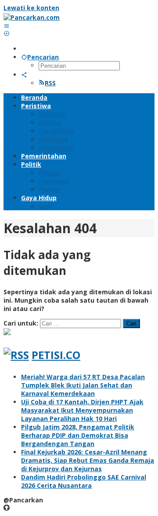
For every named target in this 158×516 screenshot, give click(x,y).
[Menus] (7, 26)
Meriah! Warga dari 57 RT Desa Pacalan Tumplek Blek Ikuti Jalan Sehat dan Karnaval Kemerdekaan (83, 385)
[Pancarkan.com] (32, 17)
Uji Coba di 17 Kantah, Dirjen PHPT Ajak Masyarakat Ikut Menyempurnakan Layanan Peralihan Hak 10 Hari (82, 410)
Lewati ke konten (31, 8)
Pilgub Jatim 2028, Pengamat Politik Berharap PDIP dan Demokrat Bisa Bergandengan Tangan (77, 435)
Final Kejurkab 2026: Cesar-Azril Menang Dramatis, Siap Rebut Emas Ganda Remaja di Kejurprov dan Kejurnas (87, 460)
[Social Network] (24, 74)
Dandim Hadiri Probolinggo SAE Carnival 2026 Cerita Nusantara (83, 481)
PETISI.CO (56, 355)
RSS (50, 83)
